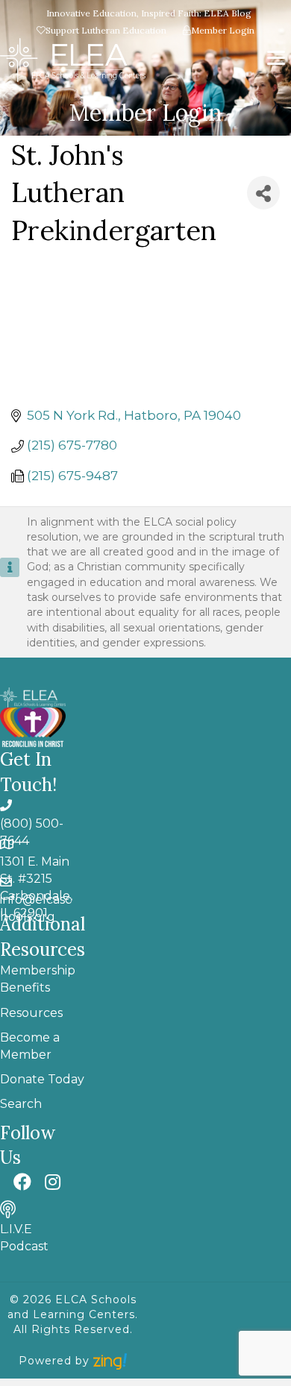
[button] (22, 1182)
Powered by (56, 1360)
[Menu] (276, 58)
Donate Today (42, 1079)
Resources (31, 1013)
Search (21, 1104)
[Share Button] (263, 193)
